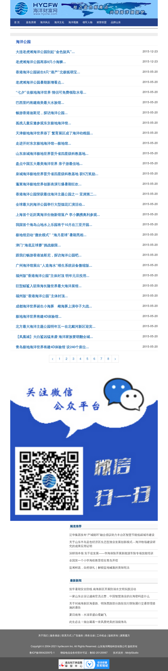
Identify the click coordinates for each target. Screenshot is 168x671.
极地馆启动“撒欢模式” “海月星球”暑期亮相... (51, 234)
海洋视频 (73, 22)
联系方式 (67, 635)
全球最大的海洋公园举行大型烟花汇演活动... (50, 204)
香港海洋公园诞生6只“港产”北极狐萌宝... (48, 71)
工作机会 (102, 635)
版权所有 (113, 635)
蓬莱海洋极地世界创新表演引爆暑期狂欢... (49, 183)
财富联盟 (102, 22)
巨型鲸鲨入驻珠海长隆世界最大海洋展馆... (49, 285)
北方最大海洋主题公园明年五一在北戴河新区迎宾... (55, 326)
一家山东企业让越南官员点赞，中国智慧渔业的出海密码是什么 (109, 596)
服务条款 (55, 635)
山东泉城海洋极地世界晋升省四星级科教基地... (52, 153)
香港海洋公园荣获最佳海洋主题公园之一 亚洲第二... (56, 194)
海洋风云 (45, 22)
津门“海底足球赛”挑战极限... (38, 245)
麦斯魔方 (125, 635)
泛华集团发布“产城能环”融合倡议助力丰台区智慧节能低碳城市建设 (111, 535)
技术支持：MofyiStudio (125, 652)
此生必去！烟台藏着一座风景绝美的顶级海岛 (98, 622)
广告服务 (78, 635)
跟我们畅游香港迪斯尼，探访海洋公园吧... (49, 255)
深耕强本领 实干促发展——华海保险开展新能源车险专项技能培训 (111, 553)
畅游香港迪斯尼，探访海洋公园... (42, 112)
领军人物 (87, 22)
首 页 (17, 22)
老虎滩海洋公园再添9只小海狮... (41, 61)
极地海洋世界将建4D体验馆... (38, 316)
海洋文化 (59, 22)
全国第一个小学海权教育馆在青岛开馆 (93, 560)
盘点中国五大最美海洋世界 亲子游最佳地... (49, 163)
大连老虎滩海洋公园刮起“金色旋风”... (45, 51)
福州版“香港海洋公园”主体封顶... (42, 295)
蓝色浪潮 (31, 22)
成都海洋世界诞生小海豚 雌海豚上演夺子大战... (54, 306)
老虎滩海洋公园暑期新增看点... (40, 82)
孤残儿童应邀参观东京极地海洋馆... (43, 122)
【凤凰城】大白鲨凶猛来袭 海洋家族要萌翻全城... (54, 336)
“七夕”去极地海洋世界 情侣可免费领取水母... (51, 92)
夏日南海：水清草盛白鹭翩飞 (88, 614)
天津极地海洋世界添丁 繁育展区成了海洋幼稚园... (54, 132)
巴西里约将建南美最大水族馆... (40, 102)
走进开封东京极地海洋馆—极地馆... (43, 143)
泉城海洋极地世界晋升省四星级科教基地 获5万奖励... (57, 173)
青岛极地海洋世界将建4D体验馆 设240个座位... (52, 346)
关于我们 (43, 635)
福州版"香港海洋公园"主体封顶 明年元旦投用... (52, 275)
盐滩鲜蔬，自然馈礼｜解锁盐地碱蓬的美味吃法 (99, 567)
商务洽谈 (90, 635)
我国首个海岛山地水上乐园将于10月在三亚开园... (54, 224)
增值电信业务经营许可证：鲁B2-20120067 (84, 652)
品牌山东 (116, 22)
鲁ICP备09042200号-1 (42, 652)
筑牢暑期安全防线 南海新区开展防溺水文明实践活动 (102, 589)
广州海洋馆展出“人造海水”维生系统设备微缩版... (54, 265)
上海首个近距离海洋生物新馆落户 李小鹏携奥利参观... (58, 214)
